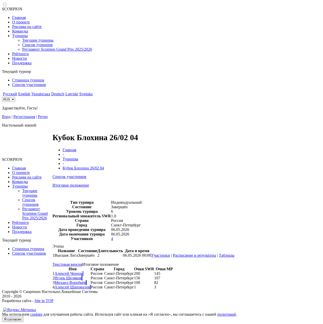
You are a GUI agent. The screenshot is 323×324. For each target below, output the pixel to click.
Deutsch (57, 94)
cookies (36, 314)
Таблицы (226, 255)
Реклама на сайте (27, 26)
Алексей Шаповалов (72, 287)
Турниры (20, 36)
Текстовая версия (67, 264)
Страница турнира (28, 80)
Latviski (71, 94)
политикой (226, 314)
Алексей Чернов (69, 273)
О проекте (21, 22)
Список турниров (37, 45)
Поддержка (22, 63)
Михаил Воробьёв (70, 282)
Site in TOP (44, 301)
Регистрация (24, 116)
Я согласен (12, 319)
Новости (19, 58)
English (24, 94)
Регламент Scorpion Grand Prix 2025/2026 (57, 49)
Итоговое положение (70, 185)
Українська (40, 94)
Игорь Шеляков (68, 278)
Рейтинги (20, 54)
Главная (19, 17)
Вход (6, 116)
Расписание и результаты (194, 255)
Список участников (29, 84)
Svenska (86, 94)
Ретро (43, 116)
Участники (160, 255)
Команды (20, 31)
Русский (10, 94)
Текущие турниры (37, 40)
